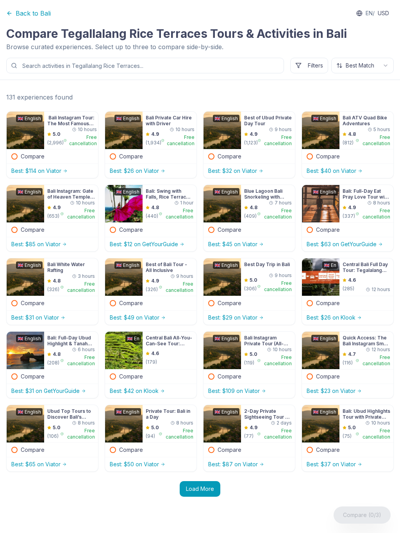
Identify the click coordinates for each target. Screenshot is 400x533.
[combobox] (362, 65)
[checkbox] (14, 156)
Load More (200, 488)
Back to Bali (33, 13)
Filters (315, 65)
